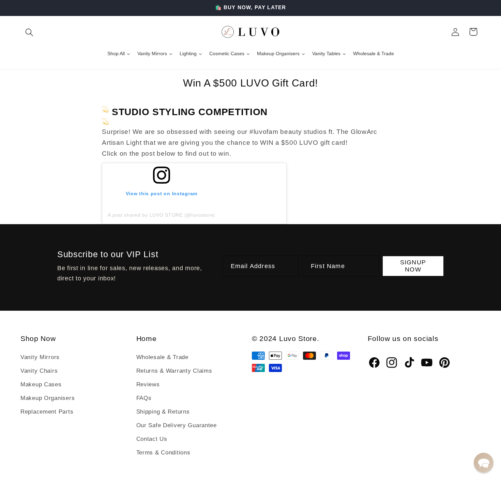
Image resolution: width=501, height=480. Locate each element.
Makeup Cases (41, 384)
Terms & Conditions (163, 452)
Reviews (148, 384)
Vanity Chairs (39, 371)
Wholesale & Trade (162, 357)
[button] (29, 32)
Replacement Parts (46, 411)
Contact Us (151, 439)
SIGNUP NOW (413, 266)
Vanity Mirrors (40, 357)
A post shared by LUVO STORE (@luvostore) (161, 215)
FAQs (144, 398)
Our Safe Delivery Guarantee (176, 425)
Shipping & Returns (163, 411)
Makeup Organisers (47, 398)
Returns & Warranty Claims (174, 371)
